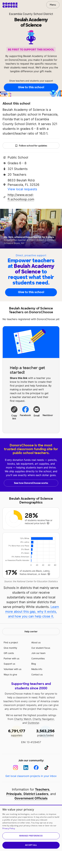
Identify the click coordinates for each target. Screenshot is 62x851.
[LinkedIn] (25, 767)
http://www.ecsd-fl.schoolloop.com (21, 197)
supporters (16, 732)
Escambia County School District (31, 14)
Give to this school (31, 87)
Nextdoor (48, 415)
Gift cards (9, 653)
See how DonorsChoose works (31, 483)
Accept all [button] (31, 845)
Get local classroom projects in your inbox (31, 776)
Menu (53, 4)
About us (36, 642)
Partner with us (11, 658)
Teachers (42, 789)
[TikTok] (46, 767)
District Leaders (36, 794)
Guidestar (33, 722)
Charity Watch (22, 719)
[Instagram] (15, 767)
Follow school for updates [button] (33, 145)
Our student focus (40, 647)
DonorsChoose (10, 5)
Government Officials (31, 798)
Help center (31, 631)
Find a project (11, 642)
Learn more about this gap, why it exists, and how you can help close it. (32, 611)
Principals (14, 794)
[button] (14, 412)
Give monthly (10, 647)
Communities (38, 658)
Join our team (38, 653)
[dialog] (31, 828)
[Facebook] (36, 767)
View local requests (22, 189)
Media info (36, 669)
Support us (9, 663)
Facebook (25, 415)
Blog (33, 663)
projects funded (45, 732)
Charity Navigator (43, 719)
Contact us (37, 674)
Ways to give (10, 674)
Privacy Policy (8, 828)
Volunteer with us (12, 669)
